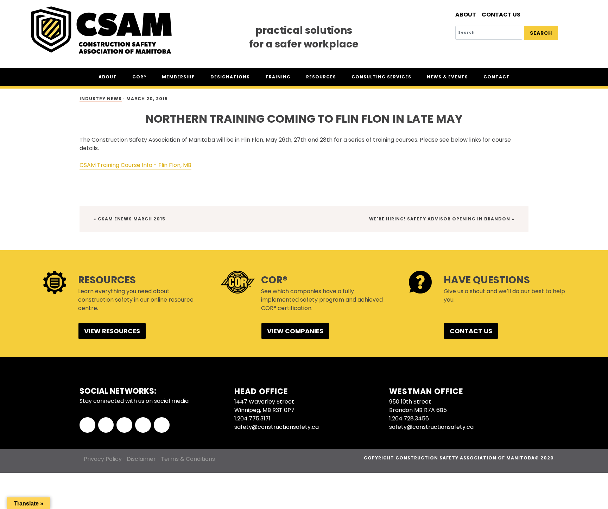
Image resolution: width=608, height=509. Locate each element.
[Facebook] (87, 425)
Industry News (101, 99)
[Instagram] (143, 425)
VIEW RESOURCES (112, 331)
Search (541, 33)
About (465, 15)
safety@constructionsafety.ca (276, 427)
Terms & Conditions (188, 459)
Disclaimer (141, 459)
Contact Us (501, 15)
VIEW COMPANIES (295, 331)
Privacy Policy (103, 459)
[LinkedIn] (124, 425)
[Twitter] (106, 425)
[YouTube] (162, 425)
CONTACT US (471, 331)
